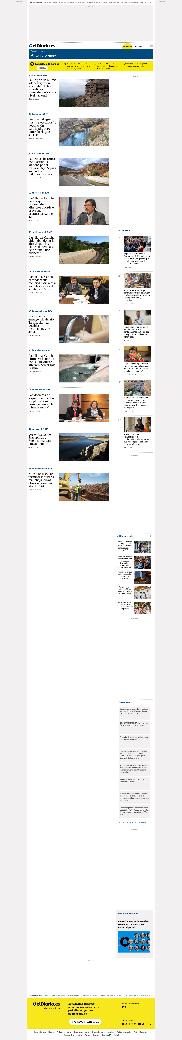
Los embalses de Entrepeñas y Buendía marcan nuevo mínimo (39, 439)
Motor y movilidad (150, 995)
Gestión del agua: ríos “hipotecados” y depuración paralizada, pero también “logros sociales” (42, 127)
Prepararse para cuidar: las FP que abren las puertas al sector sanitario (125, 590)
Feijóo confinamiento (92, 2)
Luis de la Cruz (129, 411)
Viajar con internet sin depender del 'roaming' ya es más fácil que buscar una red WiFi (125, 545)
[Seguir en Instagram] (135, 1024)
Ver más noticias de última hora (132, 823)
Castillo (63, 995)
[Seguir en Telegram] (132, 1024)
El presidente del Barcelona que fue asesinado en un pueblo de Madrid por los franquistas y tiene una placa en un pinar (136, 402)
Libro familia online (86, 995)
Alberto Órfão (129, 448)
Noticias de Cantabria (122, 995)
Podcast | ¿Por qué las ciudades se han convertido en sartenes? (125, 575)
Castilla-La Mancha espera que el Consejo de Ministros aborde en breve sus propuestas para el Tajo (42, 207)
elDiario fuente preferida (73, 995)
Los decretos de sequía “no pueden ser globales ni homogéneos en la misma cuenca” (41, 401)
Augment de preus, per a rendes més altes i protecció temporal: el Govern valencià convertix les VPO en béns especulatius (133, 768)
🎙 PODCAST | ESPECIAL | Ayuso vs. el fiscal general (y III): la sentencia (134, 724)
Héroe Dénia (123, 2)
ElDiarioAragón (129, 304)
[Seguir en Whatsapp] (147, 1024)
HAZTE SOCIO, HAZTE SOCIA (85, 1022)
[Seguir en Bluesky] (123, 1024)
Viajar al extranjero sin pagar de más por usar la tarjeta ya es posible (125, 605)
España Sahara (153, 2)
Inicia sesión (139, 46)
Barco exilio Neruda (133, 2)
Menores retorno (80, 2)
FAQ (135, 1032)
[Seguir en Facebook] (129, 1024)
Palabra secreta (133, 995)
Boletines (96, 1035)
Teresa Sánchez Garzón (36, 178)
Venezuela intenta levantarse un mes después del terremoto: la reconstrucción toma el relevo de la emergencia (125, 562)
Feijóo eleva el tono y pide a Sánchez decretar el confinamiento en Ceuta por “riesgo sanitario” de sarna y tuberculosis (136, 332)
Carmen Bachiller (34, 256)
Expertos (141, 995)
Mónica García (62, 2)
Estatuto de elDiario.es (128, 913)
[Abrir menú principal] (151, 46)
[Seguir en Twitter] (126, 1024)
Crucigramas (46, 995)
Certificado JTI (106, 1035)
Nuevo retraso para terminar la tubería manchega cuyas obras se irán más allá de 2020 (41, 480)
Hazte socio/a (127, 46)
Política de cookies (68, 1035)
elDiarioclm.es (33, 220)
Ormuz (110, 2)
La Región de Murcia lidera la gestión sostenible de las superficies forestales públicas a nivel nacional (42, 87)
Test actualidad (111, 995)
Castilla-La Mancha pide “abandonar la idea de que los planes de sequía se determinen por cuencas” (41, 245)
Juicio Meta (116, 2)
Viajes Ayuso (71, 2)
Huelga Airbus (143, 2)
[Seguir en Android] (123, 1006)
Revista (87, 1035)
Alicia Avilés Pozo (34, 372)
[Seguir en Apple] (126, 1006)
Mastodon (117, 1035)
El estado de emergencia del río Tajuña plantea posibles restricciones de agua (41, 324)
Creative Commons (98, 1032)
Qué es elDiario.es (40, 1032)
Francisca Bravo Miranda (37, 138)
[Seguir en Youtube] (139, 1024)
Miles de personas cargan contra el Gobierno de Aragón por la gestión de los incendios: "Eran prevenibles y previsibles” (137, 295)
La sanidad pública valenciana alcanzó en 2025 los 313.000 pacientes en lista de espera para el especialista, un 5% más (134, 811)
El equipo (51, 1032)
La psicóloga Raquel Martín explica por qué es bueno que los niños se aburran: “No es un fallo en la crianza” (136, 367)
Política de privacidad (124, 1032)
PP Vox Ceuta (103, 2)
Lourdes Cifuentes (35, 293)
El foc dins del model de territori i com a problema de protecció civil (134, 738)
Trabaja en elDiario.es (64, 1032)
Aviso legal (111, 1032)
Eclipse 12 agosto (55, 995)
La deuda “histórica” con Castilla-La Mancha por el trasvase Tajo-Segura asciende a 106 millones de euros (42, 166)
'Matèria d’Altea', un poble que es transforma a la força (132, 780)
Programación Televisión (99, 995)
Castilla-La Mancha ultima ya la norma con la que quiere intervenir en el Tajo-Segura (42, 362)
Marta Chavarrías (130, 375)
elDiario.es (127, 340)
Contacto (80, 1035)
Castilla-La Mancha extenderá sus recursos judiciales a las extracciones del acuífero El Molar (42, 283)
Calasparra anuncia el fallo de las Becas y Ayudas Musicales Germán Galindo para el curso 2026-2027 (134, 711)
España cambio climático (50, 2)
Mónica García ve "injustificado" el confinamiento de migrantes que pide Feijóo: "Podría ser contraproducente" (136, 439)
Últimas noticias (125, 702)
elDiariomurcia (33, 99)
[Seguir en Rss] (150, 1024)
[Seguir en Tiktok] (143, 1024)
